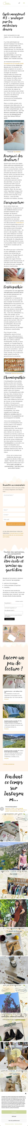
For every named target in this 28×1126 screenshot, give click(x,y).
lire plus (6, 699)
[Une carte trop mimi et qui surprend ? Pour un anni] (14, 1084)
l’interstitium (20, 222)
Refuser (14, 1116)
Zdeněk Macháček (17, 373)
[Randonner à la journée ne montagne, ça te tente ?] (14, 856)
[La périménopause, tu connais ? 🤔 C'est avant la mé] (14, 999)
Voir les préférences (14, 1120)
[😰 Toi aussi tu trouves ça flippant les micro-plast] (14, 942)
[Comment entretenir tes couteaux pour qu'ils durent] (14, 970)
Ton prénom (7, 603)
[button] (25, 1093)
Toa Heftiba (17, 152)
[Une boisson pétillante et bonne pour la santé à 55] (14, 1056)
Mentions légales (18, 1124)
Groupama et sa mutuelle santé (13, 63)
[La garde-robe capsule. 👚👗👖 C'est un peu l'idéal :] (14, 913)
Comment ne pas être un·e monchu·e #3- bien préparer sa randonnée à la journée (13, 721)
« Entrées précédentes (8, 764)
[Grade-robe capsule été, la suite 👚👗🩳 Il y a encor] (14, 885)
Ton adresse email (9, 610)
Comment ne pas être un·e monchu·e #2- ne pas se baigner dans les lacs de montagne (13, 751)
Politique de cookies (9, 1124)
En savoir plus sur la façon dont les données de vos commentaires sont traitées (13, 535)
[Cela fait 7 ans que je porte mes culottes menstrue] (14, 1027)
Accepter (14, 1112)
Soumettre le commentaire (16, 524)
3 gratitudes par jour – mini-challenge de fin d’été (13, 692)
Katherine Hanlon (17, 283)
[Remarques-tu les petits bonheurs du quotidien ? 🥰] (14, 827)
